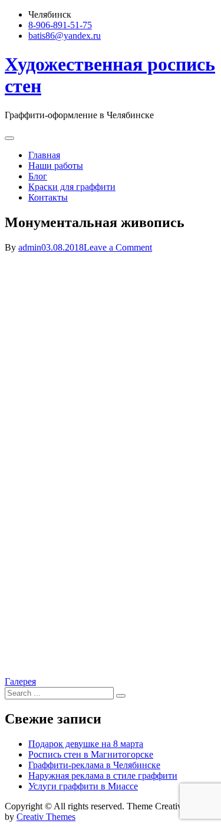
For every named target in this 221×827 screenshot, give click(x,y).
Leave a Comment (118, 247)
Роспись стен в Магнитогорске (90, 754)
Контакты (48, 197)
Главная (44, 155)
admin (29, 247)
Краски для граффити (72, 187)
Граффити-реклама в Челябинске (94, 765)
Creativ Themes (46, 817)
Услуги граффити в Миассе (83, 786)
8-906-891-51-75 (60, 25)
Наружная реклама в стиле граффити (102, 776)
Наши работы (55, 166)
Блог (37, 176)
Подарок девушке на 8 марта (85, 744)
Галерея (20, 681)
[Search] (121, 696)
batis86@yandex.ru (64, 36)
